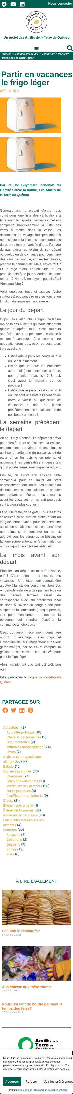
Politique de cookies (20, 1089)
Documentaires (18, 742)
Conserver (48, 53)
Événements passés (18, 810)
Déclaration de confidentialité (51, 1089)
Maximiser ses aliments (24, 786)
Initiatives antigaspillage (24, 747)
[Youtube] (13, 4)
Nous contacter (60, 3)
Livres (11, 752)
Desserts (13, 844)
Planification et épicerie (24, 796)
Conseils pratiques (26, 53)
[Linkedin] (22, 4)
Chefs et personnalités (23, 737)
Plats (10, 854)
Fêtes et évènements (22, 781)
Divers (8, 800)
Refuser (31, 1081)
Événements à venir (18, 805)
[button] (36, 48)
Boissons (13, 835)
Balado (8, 766)
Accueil (6, 53)
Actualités (10, 727)
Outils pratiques (18, 791)
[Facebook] (4, 4)
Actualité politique (20, 732)
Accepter (12, 1081)
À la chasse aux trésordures (26, 987)
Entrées (12, 849)
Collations (14, 839)
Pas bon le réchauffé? (21, 931)
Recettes (10, 830)
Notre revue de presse (20, 815)
